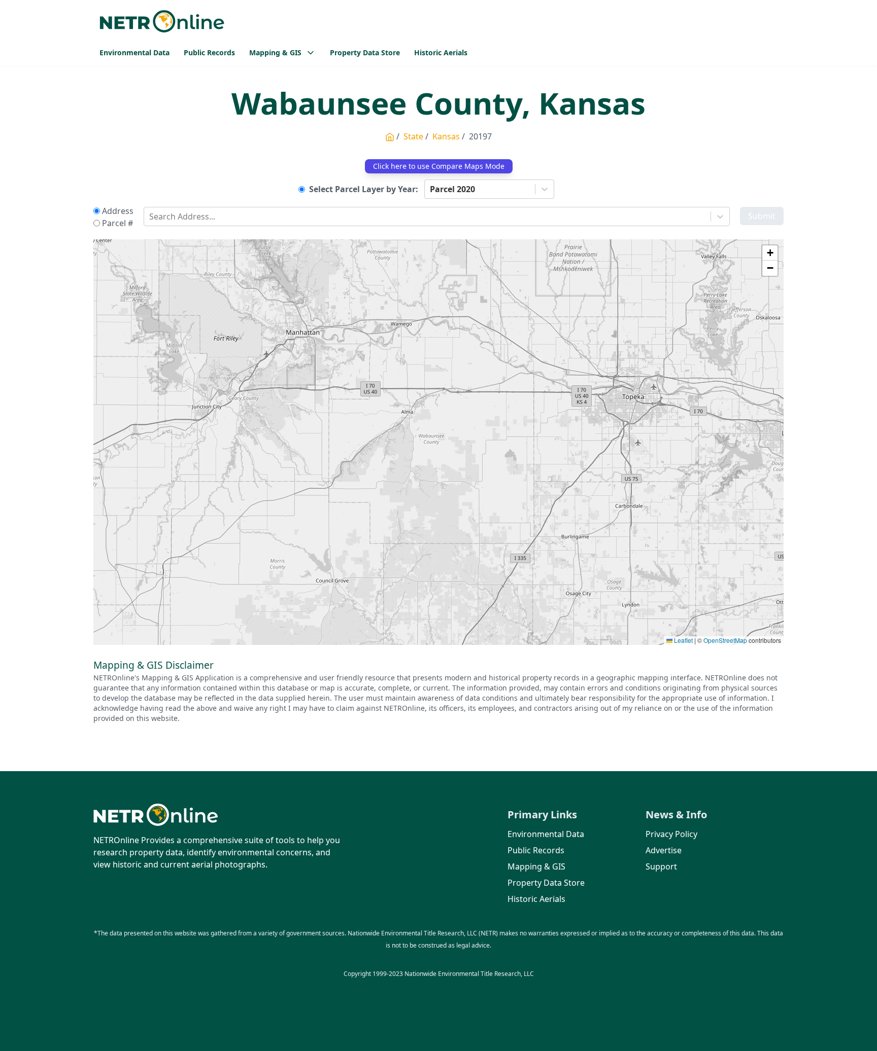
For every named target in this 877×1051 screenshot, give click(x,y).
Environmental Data (134, 52)
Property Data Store (365, 52)
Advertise (664, 850)
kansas (446, 136)
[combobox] (431, 189)
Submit (761, 216)
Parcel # (117, 223)
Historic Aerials (440, 52)
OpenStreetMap (725, 640)
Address (117, 210)
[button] (770, 253)
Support (661, 866)
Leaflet (682, 640)
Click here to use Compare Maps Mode (438, 166)
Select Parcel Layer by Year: (363, 189)
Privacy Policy (671, 834)
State (413, 136)
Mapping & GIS (536, 866)
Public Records (209, 52)
